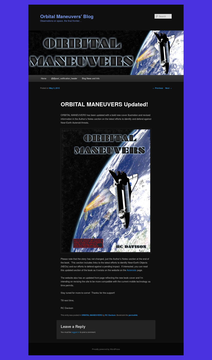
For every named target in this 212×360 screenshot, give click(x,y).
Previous (158, 88)
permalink (133, 315)
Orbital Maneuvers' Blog (66, 16)
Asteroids (131, 270)
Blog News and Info (90, 78)
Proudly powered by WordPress (106, 349)
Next (168, 88)
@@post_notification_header (64, 78)
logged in (75, 332)
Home (43, 78)
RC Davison (110, 315)
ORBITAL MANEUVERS (91, 315)
